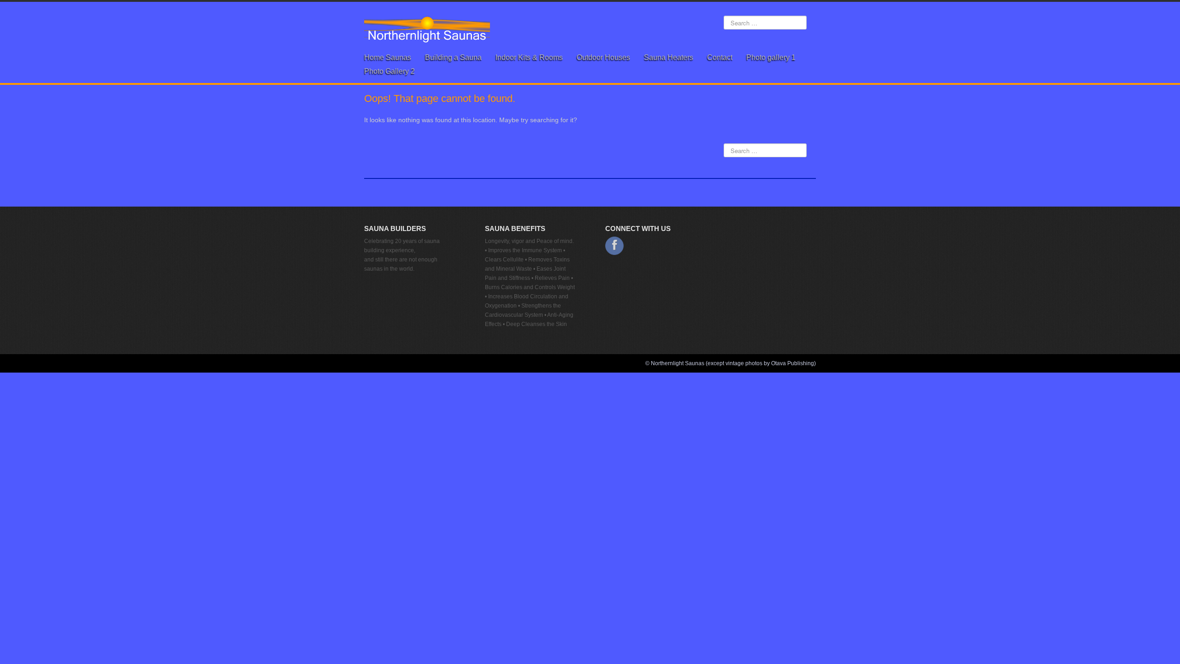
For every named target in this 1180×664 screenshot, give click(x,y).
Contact (719, 57)
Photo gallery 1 (771, 57)
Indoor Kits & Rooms (529, 57)
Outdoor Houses (603, 57)
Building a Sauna (453, 57)
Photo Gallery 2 (389, 71)
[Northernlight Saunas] (427, 28)
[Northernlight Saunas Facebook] (614, 246)
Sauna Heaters (668, 57)
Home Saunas (387, 57)
